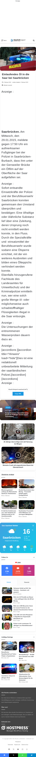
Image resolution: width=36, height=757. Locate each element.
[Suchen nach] (34, 41)
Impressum (17, 744)
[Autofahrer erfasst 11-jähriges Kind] (9, 669)
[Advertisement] (18, 20)
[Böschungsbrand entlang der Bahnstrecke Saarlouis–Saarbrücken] (9, 483)
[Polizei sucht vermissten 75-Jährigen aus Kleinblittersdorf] (7, 626)
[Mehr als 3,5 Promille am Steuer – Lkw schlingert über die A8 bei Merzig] (7, 599)
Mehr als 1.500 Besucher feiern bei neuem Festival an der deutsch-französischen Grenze (23, 607)
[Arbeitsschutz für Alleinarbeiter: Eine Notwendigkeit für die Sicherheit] (27, 668)
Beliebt (9, 582)
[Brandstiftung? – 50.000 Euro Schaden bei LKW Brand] (27, 647)
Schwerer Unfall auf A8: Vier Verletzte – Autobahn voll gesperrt (22, 590)
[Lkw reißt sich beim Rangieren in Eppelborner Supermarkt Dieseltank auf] (7, 617)
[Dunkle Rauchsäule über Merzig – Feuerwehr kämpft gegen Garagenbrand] (27, 483)
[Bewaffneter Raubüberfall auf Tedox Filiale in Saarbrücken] (9, 645)
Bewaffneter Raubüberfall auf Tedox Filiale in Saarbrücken (8, 654)
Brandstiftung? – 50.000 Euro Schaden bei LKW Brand (26, 656)
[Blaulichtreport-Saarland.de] (18, 40)
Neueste (26, 582)
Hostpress (18, 741)
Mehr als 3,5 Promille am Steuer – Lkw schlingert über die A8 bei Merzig (23, 599)
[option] (18, 410)
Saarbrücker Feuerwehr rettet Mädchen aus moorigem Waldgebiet (26, 512)
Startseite (10, 744)
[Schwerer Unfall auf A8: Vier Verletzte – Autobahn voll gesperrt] (7, 590)
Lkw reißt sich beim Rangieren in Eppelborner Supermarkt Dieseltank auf (23, 616)
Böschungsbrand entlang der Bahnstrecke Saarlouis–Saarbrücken (9, 491)
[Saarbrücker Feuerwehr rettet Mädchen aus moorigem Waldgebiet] (27, 504)
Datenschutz (25, 744)
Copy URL (18, 393)
